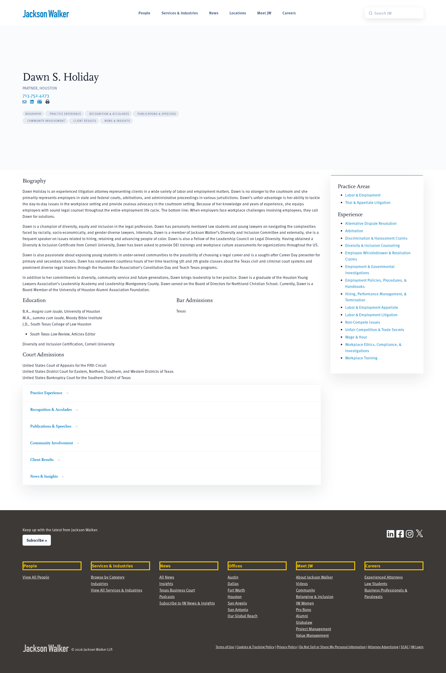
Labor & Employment (362, 195)
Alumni (302, 616)
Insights (166, 583)
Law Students (375, 583)
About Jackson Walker (314, 577)
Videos (302, 583)
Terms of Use (225, 646)
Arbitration (354, 231)
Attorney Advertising (383, 646)
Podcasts (167, 596)
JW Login (417, 646)
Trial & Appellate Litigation (367, 202)
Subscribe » (36, 540)
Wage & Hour (356, 337)
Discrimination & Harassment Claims (376, 238)
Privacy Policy (287, 646)
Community (305, 590)
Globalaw (304, 622)
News (213, 13)
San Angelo (237, 603)
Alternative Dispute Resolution (371, 223)
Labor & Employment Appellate (371, 307)
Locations (238, 13)
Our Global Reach (243, 616)
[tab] (33, 114)
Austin (233, 577)
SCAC (405, 646)
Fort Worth (236, 590)
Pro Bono (303, 609)
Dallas (233, 583)
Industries (99, 583)
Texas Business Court (177, 590)
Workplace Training (361, 358)
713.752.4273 (36, 95)
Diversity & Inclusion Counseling (372, 245)
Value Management (312, 635)
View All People (36, 577)
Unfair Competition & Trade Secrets (374, 329)
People (144, 13)
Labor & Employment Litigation (371, 315)
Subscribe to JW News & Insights (187, 603)
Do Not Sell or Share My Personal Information (332, 646)
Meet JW (264, 13)
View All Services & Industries (116, 590)
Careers (289, 13)
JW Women (305, 603)
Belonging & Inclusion (314, 596)
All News (166, 577)
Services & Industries (179, 13)
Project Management (313, 629)
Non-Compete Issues (362, 322)
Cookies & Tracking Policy (255, 646)
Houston (235, 596)
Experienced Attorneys (383, 577)
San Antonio (238, 609)
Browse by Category (108, 577)
